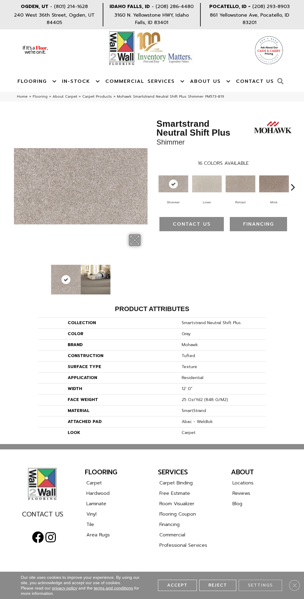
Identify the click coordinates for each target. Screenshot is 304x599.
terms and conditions (113, 588)
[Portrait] (240, 184)
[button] (282, 81)
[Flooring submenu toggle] (54, 81)
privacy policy (64, 588)
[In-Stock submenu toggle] (98, 81)
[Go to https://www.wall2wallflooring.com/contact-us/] (42, 515)
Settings (260, 585)
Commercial (124, 81)
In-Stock (76, 81)
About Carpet (65, 96)
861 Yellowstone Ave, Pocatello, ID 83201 (249, 19)
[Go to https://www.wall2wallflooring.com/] (42, 483)
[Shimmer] (173, 184)
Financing (258, 224)
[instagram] (50, 537)
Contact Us (255, 81)
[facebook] (38, 537)
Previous (17, 277)
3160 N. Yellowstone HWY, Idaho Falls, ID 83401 (151, 19)
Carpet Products (97, 96)
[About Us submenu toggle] (228, 81)
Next (145, 277)
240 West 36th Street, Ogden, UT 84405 (54, 19)
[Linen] (207, 184)
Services (161, 81)
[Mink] (274, 184)
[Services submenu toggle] (182, 81)
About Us (205, 81)
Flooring (32, 81)
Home (22, 96)
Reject (217, 585)
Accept (177, 585)
